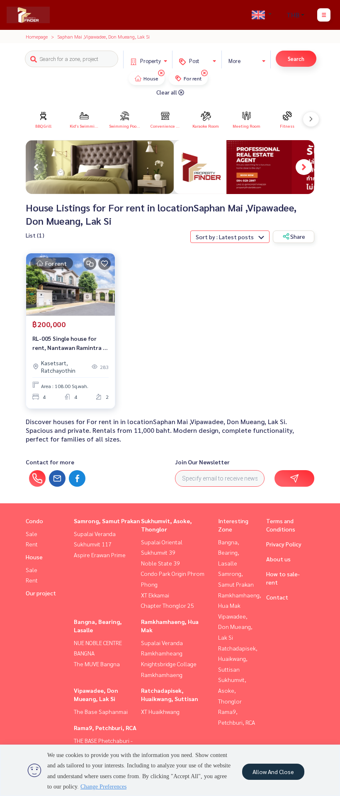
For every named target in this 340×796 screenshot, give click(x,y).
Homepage (37, 36)
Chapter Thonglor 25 (167, 605)
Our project (41, 593)
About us (278, 559)
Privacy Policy (283, 544)
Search (296, 58)
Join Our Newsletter (202, 462)
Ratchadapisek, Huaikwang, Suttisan (237, 658)
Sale (31, 533)
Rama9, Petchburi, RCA (105, 727)
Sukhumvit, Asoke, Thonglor (232, 690)
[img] (161, 73)
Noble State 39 (160, 563)
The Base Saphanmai (101, 711)
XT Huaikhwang (160, 711)
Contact (277, 597)
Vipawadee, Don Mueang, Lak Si (235, 626)
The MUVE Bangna (97, 663)
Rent (32, 544)
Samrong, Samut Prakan (107, 520)
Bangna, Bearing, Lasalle (228, 552)
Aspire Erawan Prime (100, 554)
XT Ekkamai (155, 595)
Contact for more (50, 462)
